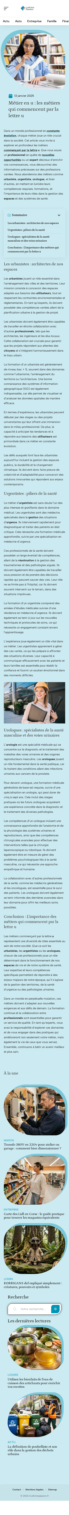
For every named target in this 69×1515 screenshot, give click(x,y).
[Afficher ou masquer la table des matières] (44, 215)
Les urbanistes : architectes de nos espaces (33, 223)
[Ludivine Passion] (27, 8)
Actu (11, 1442)
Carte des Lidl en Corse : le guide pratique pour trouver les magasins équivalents (34, 1216)
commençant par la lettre (20, 150)
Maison (9, 1140)
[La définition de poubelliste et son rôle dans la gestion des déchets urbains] (34, 1416)
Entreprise (11, 1209)
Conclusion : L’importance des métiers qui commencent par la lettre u (33, 249)
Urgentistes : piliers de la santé (26, 230)
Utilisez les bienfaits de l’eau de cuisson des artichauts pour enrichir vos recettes (34, 1383)
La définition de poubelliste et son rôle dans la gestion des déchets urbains (32, 1450)
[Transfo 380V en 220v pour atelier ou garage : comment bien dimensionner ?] (34, 1111)
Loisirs (8, 1278)
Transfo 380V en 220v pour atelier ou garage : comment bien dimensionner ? (32, 1146)
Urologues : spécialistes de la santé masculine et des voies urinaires (28, 238)
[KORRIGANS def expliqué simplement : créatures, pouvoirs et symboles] (34, 1249)
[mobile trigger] (7, 8)
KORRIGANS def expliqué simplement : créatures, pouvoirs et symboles (33, 1285)
